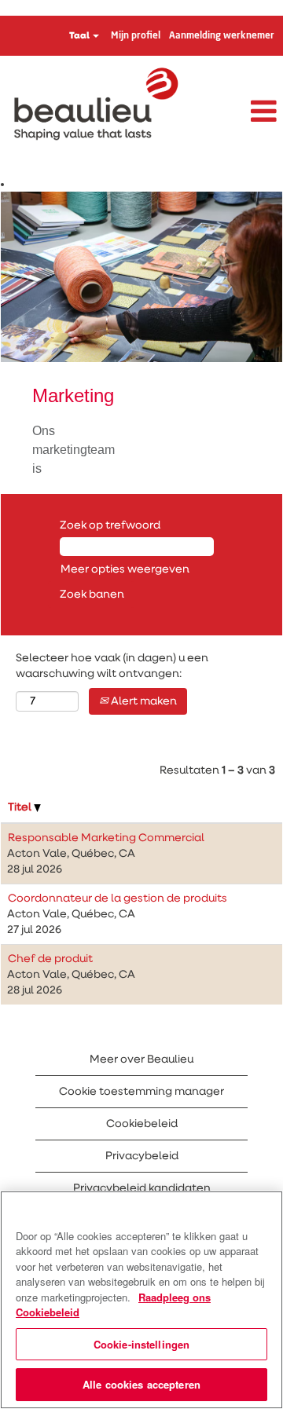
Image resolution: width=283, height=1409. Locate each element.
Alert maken (142, 701)
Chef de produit (50, 958)
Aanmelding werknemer (221, 36)
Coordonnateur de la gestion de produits (117, 898)
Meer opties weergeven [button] (125, 569)
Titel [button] (21, 807)
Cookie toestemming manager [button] (141, 1091)
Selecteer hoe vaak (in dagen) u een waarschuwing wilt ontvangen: (112, 666)
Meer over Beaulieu (141, 1059)
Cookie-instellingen (141, 1344)
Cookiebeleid (142, 1123)
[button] (236, 112)
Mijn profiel (135, 36)
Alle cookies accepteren (141, 1384)
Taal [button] (80, 36)
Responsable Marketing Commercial (106, 838)
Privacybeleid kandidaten (142, 1188)
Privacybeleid (141, 1156)
